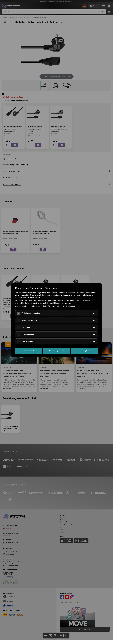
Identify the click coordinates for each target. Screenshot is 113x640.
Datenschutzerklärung (66, 306)
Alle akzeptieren (84, 351)
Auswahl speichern (56, 351)
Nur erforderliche (28, 351)
